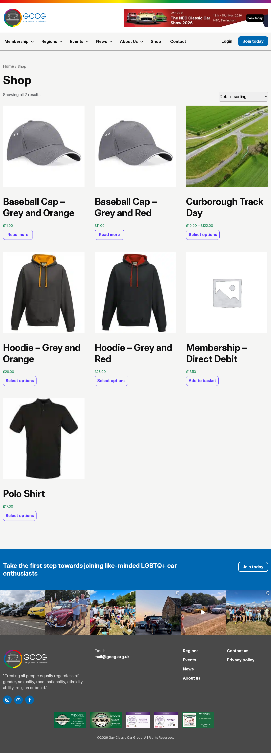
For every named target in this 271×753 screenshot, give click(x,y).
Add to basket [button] (202, 380)
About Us (129, 41)
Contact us (237, 650)
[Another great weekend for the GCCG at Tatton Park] (67, 612)
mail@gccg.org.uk (112, 656)
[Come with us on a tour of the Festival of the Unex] (203, 612)
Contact (178, 41)
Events (76, 41)
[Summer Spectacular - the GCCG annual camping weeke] (158, 612)
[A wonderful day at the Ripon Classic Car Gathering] (248, 612)
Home (8, 66)
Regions (49, 41)
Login (227, 41)
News (101, 41)
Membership (17, 41)
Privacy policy (241, 660)
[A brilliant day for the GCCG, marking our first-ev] (22, 612)
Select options (203, 234)
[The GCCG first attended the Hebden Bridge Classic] (113, 612)
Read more (18, 234)
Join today (253, 41)
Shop (156, 41)
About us (191, 678)
